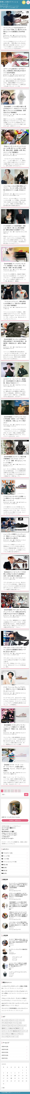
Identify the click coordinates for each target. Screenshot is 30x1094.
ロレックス (4, 1020)
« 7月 (3, 1087)
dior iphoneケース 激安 (8, 831)
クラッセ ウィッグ (17, 957)
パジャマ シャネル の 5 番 (9, 195)
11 (7, 1075)
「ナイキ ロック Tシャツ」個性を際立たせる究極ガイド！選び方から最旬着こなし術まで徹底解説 (14, 303)
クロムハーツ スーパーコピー (9, 833)
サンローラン (13, 270)
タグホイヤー (5, 1025)
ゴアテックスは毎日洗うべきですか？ (11, 75)
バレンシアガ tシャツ (18, 1033)
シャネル (12, 115)
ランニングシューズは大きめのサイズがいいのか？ (14, 36)
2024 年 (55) (5, 1052)
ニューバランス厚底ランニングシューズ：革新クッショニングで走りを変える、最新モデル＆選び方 (14, 536)
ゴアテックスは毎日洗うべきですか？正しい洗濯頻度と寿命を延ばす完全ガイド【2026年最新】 (14, 70)
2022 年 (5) (4, 1058)
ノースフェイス (13, 426)
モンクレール (11, 348)
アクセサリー (7, 853)
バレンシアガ (5, 1036)
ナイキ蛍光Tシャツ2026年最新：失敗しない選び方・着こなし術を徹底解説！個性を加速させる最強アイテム (14, 228)
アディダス (22, 75)
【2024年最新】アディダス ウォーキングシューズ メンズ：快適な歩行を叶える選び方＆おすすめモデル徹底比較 (14, 612)
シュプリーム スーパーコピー (9, 835)
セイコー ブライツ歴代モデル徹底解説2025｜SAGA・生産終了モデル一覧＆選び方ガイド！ (18, 965)
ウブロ (8, 1022)
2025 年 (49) (5, 1049)
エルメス (10, 1025)
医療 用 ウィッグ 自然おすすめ (8, 1028)
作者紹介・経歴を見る (15, 820)
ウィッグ (6, 856)
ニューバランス (18, 541)
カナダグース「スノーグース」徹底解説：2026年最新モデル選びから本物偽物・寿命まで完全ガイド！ (14, 381)
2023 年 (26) (5, 1055)
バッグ (18, 269)
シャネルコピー (6, 836)
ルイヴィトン (10, 465)
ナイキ (15, 155)
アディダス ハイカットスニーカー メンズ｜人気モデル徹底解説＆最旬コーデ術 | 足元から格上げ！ (14, 649)
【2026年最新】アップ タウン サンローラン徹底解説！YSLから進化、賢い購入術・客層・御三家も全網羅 (14, 265)
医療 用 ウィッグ (19, 1028)
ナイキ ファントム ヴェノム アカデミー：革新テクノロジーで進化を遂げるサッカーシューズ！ (14, 689)
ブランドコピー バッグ (13, 1036)
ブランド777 (5, 829)
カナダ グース (12, 386)
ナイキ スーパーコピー (8, 838)
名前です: (4, 817)
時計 (17, 114)
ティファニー (14, 1022)
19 (11, 1078)
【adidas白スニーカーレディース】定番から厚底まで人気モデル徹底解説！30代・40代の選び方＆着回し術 (14, 574)
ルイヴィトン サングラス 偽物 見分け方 (10, 1031)
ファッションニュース (21, 35)
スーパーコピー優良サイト (9, 828)
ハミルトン (15, 1025)
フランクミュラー (22, 1025)
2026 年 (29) (5, 1046)
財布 (5, 870)
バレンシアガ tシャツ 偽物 (7, 1033)
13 (15, 1075)
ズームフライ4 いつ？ (8, 155)
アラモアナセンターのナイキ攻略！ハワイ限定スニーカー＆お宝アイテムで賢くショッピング (14, 498)
